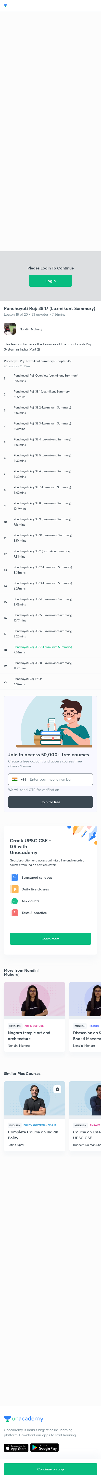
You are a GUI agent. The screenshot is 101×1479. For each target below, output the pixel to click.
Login (50, 280)
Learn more (50, 938)
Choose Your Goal (25, 5)
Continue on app (50, 1469)
